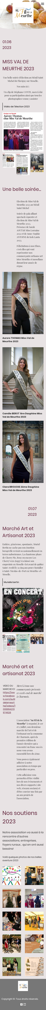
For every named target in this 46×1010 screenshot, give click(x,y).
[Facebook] (21, 1004)
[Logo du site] (23, 12)
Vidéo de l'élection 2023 (17, 106)
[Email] (25, 1004)
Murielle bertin (11, 582)
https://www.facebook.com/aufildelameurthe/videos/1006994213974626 (9, 702)
